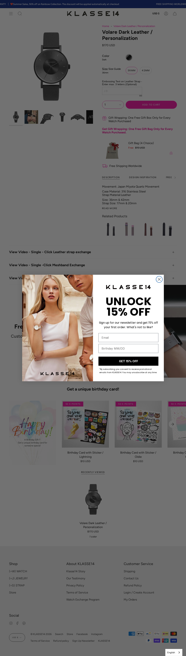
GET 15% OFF (128, 361)
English (171, 652)
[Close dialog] (159, 279)
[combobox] (173, 652)
